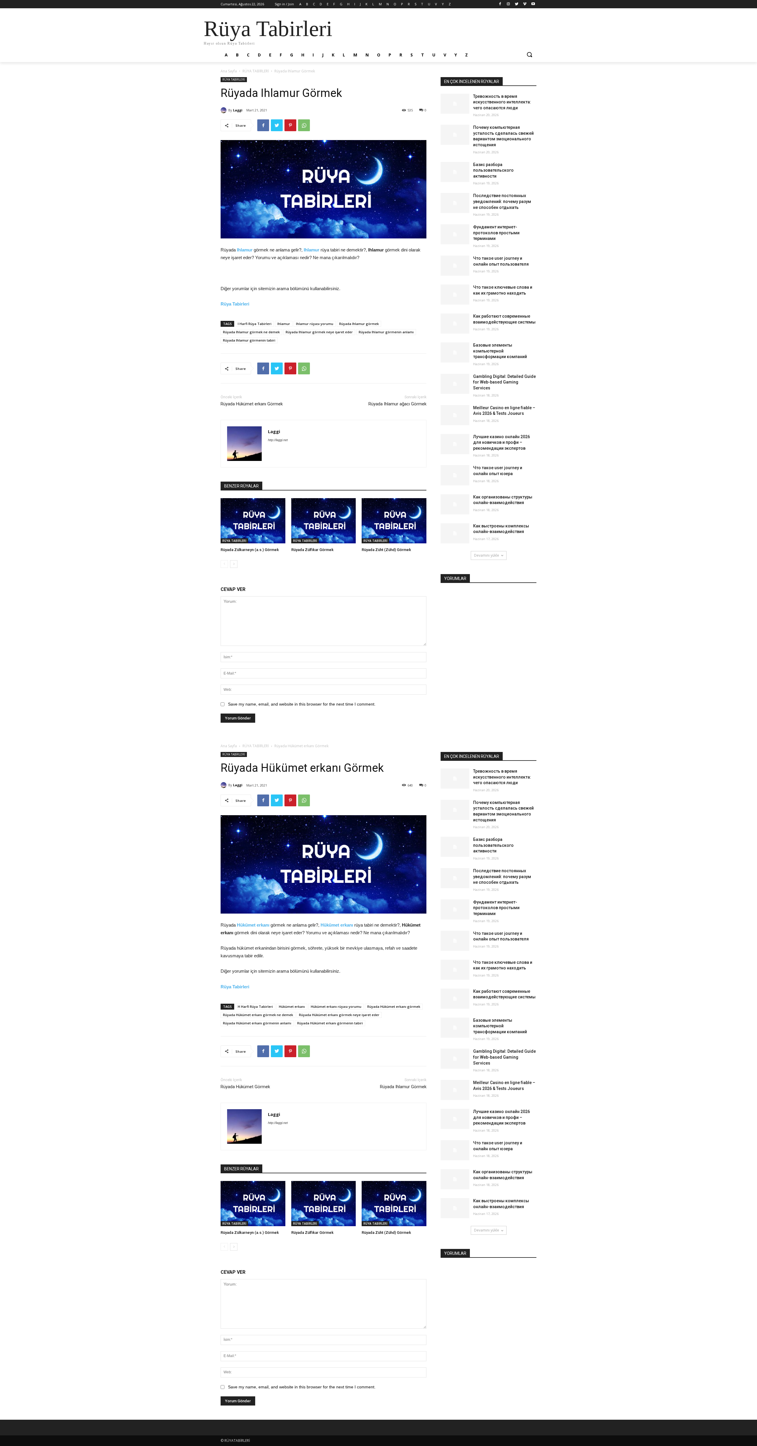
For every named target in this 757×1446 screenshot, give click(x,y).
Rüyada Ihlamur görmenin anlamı (386, 332)
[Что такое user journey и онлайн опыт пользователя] (455, 266)
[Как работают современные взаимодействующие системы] (455, 323)
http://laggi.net (278, 440)
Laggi (237, 110)
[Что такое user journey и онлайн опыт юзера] (455, 475)
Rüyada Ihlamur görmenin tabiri (249, 340)
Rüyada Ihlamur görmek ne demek (251, 332)
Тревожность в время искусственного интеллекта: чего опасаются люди (502, 102)
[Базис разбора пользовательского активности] (455, 172)
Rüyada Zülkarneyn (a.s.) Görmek (250, 549)
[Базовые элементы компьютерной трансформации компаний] (455, 352)
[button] (529, 55)
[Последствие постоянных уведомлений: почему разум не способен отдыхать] (455, 203)
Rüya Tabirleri (235, 303)
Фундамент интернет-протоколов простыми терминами (496, 233)
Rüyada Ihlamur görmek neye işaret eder (319, 332)
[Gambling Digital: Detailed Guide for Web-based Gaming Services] (455, 384)
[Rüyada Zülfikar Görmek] (323, 520)
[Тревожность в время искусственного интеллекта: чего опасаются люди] (455, 104)
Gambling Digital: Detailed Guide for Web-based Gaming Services (504, 382)
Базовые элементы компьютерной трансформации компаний (500, 351)
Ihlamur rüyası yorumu (314, 323)
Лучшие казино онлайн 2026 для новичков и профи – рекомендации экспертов (501, 442)
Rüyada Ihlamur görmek (359, 323)
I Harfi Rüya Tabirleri (254, 323)
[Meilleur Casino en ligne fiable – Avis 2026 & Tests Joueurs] (455, 415)
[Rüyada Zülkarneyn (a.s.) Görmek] (253, 520)
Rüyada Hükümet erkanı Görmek (252, 404)
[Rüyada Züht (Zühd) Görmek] (394, 520)
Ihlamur (245, 249)
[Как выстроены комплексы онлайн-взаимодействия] (455, 533)
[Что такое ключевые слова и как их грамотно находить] (455, 295)
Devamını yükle (486, 555)
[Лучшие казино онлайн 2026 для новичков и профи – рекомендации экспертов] (455, 444)
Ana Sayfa (229, 71)
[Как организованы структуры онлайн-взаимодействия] (455, 504)
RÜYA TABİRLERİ (255, 71)
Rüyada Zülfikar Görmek (312, 549)
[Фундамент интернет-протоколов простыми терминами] (455, 234)
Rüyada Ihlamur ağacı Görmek (397, 404)
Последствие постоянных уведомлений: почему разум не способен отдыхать (502, 201)
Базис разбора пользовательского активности (493, 170)
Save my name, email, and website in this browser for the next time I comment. (302, 704)
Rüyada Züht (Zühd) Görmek (386, 549)
